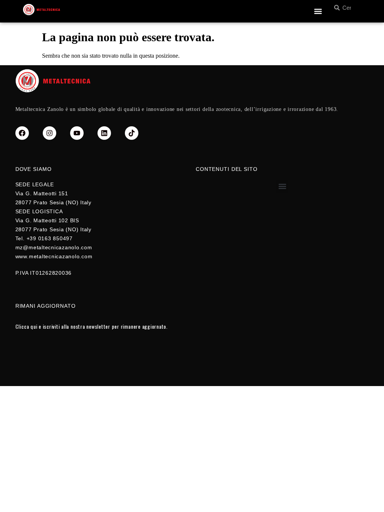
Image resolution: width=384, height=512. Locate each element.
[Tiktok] (131, 133)
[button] (318, 11)
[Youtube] (77, 133)
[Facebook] (22, 133)
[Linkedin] (104, 133)
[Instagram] (49, 133)
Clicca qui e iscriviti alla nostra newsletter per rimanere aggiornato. (91, 326)
